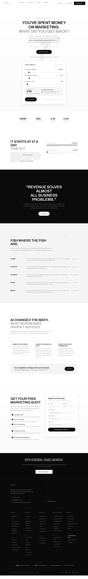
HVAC (27, 539)
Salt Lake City (43, 538)
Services (31, 2)
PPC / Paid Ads (15, 521)
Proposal (45, 2)
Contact (60, 3)
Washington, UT (43, 518)
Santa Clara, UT (43, 528)
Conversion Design (16, 547)
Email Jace (70, 542)
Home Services (29, 537)
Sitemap (37, 572)
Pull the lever (44, 213)
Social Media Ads (15, 523)
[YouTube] (73, 572)
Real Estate (28, 544)
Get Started (79, 3)
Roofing (27, 542)
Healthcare (28, 516)
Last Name (64, 403)
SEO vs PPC (56, 546)
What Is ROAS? (57, 544)
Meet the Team (71, 518)
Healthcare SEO (57, 541)
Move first (69, 369)
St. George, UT (43, 516)
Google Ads (14, 542)
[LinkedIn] (69, 572)
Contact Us (70, 526)
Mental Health (29, 530)
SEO (13, 518)
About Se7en (70, 516)
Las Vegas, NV (43, 543)
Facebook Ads (15, 544)
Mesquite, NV (42, 531)
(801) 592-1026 (15, 497)
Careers (69, 528)
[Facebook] (62, 572)
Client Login (69, 3)
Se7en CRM (14, 533)
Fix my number (30, 99)
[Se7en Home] (6, 3)
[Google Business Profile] (76, 572)
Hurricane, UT (42, 521)
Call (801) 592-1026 (72, 539)
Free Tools (21, 2)
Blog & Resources (57, 530)
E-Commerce (29, 552)
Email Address (51, 409)
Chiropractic (28, 528)
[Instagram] (66, 572)
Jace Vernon (70, 521)
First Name (50, 403)
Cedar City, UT (43, 523)
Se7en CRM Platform (58, 516)
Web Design (14, 526)
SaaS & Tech (28, 554)
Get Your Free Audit (43, 472)
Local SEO (14, 539)
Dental (27, 518)
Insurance (28, 549)
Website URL (51, 421)
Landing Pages (15, 549)
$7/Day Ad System (58, 518)
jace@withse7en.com (17, 500)
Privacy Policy (30, 572)
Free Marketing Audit (58, 521)
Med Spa (28, 525)
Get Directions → (52, 501)
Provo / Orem (43, 540)
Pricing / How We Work (73, 523)
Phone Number (51, 415)
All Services (14, 516)
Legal (27, 547)
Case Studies (57, 523)
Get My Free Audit (43, 52)
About (38, 2)
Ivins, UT (41, 526)
